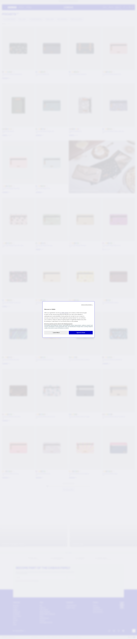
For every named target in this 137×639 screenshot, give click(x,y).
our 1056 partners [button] (64, 312)
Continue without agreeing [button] (87, 304)
